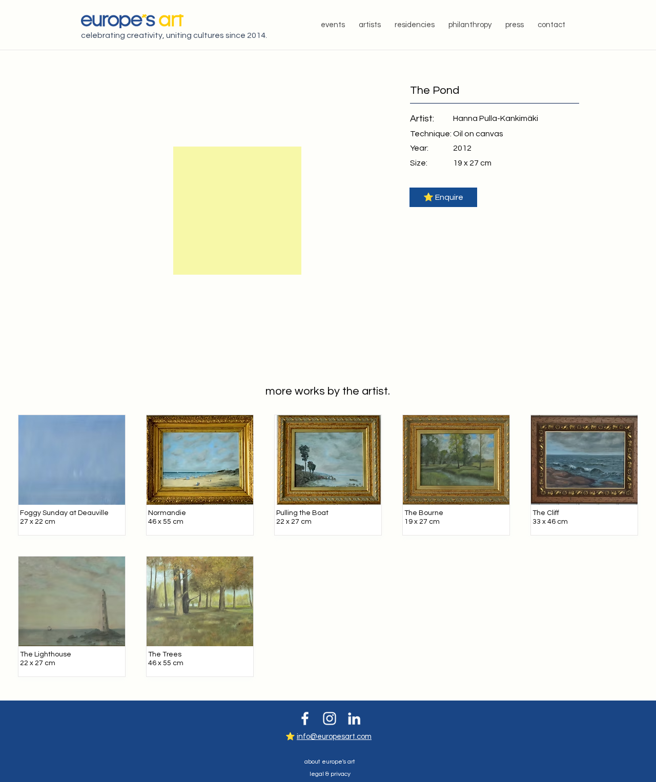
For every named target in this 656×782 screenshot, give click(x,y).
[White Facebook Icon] (305, 718)
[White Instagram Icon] (329, 718)
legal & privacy (330, 774)
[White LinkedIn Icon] (354, 718)
